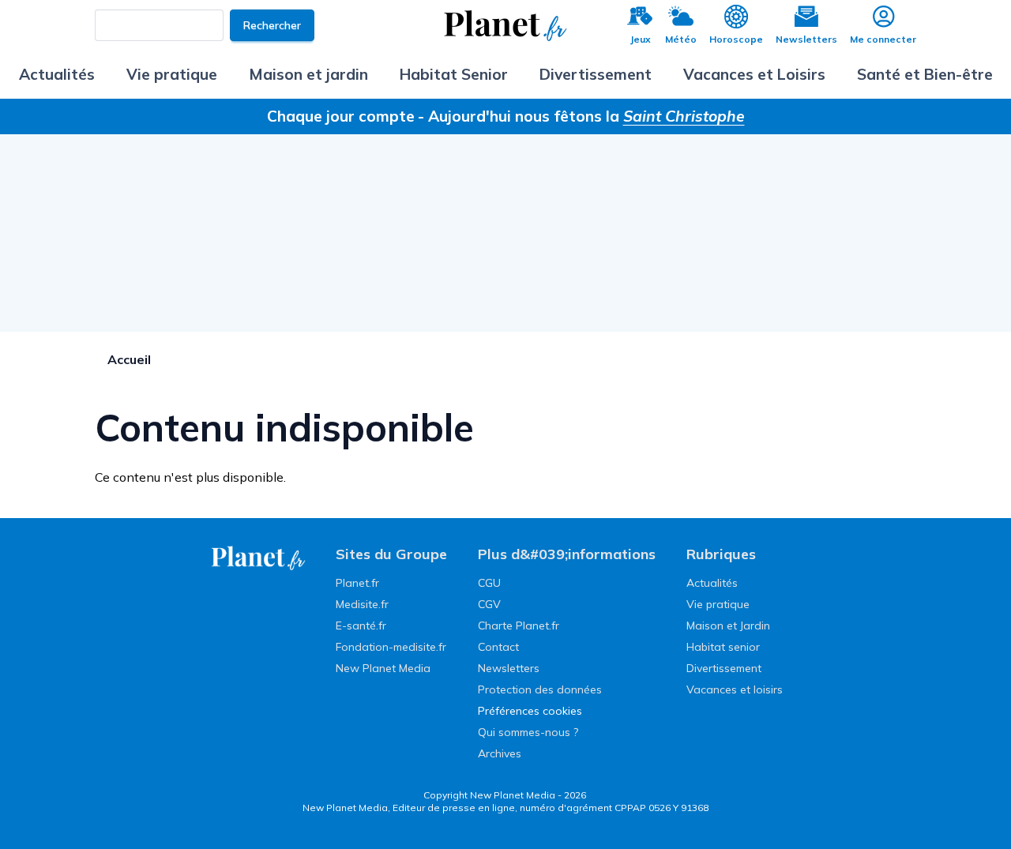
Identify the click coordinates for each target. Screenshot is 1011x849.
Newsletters (806, 39)
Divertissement (595, 74)
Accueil (129, 359)
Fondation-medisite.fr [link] (391, 647)
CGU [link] (489, 583)
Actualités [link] (712, 583)
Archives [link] (499, 753)
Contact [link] (498, 647)
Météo (681, 39)
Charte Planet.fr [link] (518, 625)
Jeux (640, 39)
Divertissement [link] (723, 668)
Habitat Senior (454, 74)
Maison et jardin (308, 74)
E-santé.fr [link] (361, 625)
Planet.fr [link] (357, 583)
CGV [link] (489, 604)
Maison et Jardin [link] (728, 625)
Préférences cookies (530, 711)
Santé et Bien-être (925, 74)
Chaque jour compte (341, 116)
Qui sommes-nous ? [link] (528, 732)
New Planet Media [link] (383, 668)
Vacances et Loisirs (754, 74)
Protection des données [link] (540, 689)
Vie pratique (171, 74)
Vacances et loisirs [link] (734, 689)
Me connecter (883, 39)
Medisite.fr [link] (362, 604)
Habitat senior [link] (723, 647)
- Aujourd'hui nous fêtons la (581, 116)
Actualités (57, 74)
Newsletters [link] (508, 668)
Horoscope (736, 39)
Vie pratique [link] (718, 604)
